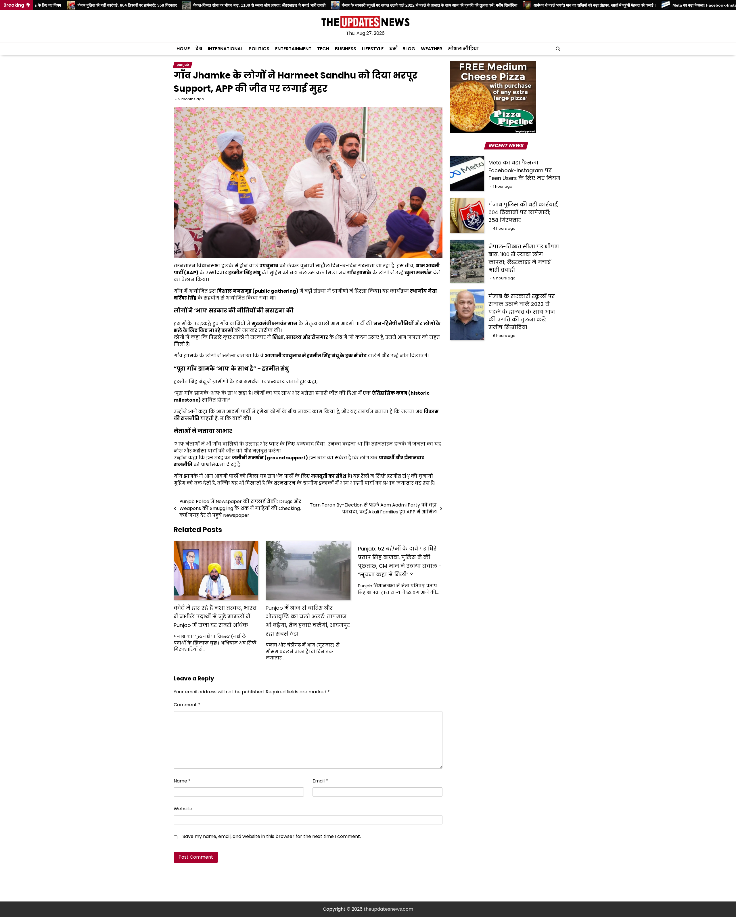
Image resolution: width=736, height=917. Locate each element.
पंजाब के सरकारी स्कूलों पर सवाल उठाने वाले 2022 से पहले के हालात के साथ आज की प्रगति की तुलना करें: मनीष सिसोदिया (397, 5)
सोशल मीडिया (463, 48)
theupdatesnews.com (388, 909)
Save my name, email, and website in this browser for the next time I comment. (272, 836)
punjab (183, 64)
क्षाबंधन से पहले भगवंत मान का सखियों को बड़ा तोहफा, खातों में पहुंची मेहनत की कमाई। (563, 5)
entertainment (293, 48)
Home (183, 48)
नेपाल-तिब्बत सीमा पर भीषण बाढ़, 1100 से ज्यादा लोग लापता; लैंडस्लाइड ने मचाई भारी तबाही (227, 5)
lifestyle (373, 48)
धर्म (393, 48)
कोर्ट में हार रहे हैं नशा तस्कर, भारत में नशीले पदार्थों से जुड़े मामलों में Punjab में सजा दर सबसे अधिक (215, 616)
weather (431, 48)
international (225, 48)
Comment (187, 704)
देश (198, 48)
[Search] (558, 49)
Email (320, 781)
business (345, 48)
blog (408, 48)
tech (323, 48)
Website (183, 808)
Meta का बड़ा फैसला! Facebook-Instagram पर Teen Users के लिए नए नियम (524, 170)
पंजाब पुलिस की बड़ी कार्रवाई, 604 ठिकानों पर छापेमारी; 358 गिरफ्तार (95, 5)
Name (182, 781)
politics (259, 48)
